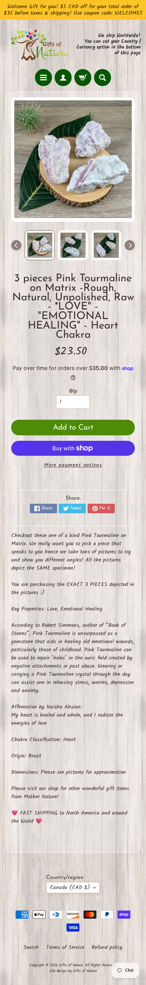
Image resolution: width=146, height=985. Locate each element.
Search (31, 948)
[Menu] (43, 77)
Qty (73, 391)
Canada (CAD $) (70, 887)
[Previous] (16, 245)
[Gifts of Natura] (39, 44)
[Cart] (82, 77)
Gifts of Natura (71, 965)
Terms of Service (65, 948)
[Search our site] (102, 77)
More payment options (73, 465)
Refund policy (107, 948)
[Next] (130, 245)
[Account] (63, 77)
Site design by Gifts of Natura (73, 971)
